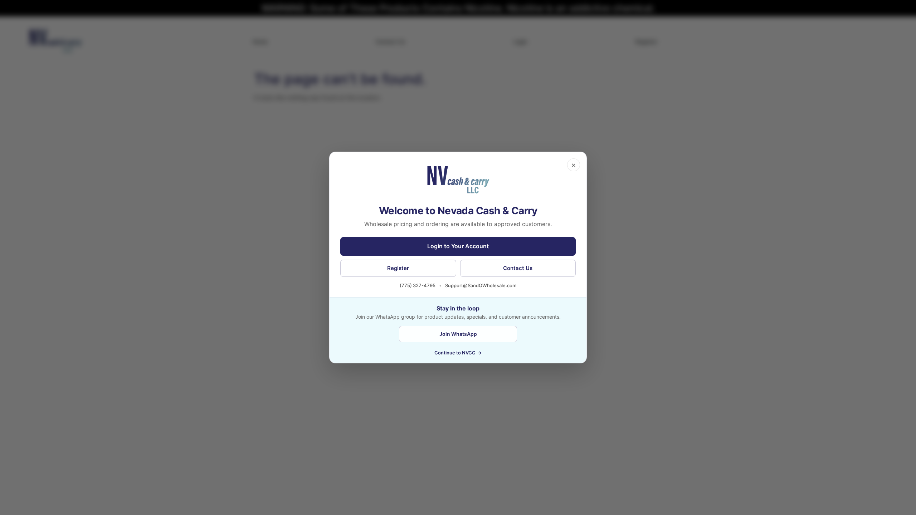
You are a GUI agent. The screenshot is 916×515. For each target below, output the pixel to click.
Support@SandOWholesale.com (480, 285)
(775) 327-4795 (417, 285)
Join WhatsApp (458, 334)
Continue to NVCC (458, 352)
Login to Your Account (458, 246)
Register (398, 268)
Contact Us (517, 268)
